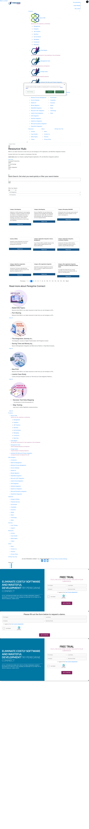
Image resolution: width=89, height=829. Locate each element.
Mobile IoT (33, 102)
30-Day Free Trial (59, 129)
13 (55, 281)
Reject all (50, 91)
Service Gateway (35, 100)
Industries (10, 496)
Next (67, 281)
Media (51, 105)
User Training (66, 92)
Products (30, 11)
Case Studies (34, 134)
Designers (36, 29)
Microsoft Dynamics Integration (39, 123)
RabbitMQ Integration (36, 108)
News (45, 131)
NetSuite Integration (36, 118)
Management (37, 26)
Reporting (36, 44)
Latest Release (77, 5)
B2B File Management (16, 462)
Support (65, 95)
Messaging (36, 39)
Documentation (77, 2)
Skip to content (4, 0)
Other (51, 113)
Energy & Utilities (15, 499)
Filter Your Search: (12, 188)
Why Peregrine (12, 457)
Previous (22, 281)
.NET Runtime (37, 31)
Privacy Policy (47, 139)
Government (53, 97)
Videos (32, 139)
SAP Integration (35, 115)
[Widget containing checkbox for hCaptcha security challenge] (56, 596)
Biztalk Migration (35, 105)
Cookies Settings (30, 91)
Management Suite (40, 63)
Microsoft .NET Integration (37, 110)
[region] (45, 89)
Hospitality (53, 100)
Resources (31, 129)
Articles (33, 131)
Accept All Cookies (59, 91)
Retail (51, 108)
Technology (53, 110)
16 (63, 281)
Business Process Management (38, 97)
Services (63, 89)
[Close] (64, 84)
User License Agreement (71, 592)
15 (61, 281)
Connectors (36, 42)
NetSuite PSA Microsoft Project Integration (21, 454)
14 (58, 281)
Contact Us (47, 134)
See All (11, 317)
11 (49, 281)
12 (52, 281)
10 (47, 281)
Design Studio (40, 74)
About (43, 129)
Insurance (52, 102)
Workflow (36, 34)
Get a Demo (78, 8)
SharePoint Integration (36, 126)
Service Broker (37, 36)
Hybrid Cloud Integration (37, 113)
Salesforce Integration (36, 121)
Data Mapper (45, 53)
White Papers (34, 136)
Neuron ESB (40, 20)
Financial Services (15, 501)
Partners (46, 136)
